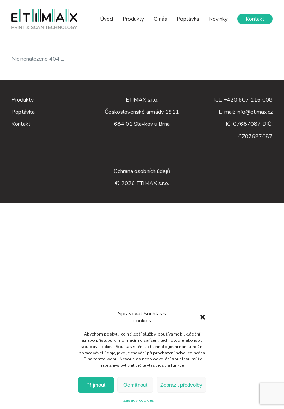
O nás (160, 19)
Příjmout (95, 385)
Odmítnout (135, 385)
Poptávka (188, 19)
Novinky (218, 19)
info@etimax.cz (255, 112)
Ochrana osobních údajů (142, 171)
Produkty (133, 19)
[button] (202, 317)
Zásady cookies (138, 400)
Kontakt (255, 19)
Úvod (106, 19)
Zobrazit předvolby (181, 385)
